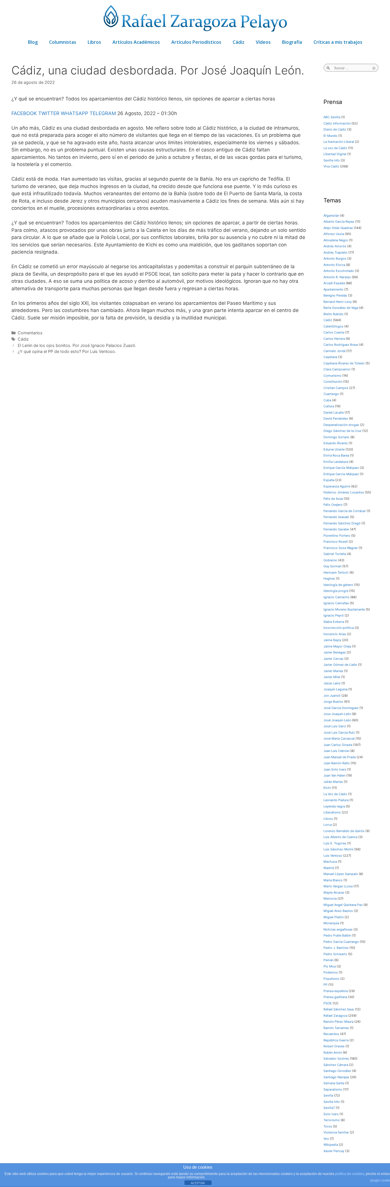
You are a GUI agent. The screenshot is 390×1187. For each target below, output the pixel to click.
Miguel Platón (333, 917)
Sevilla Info (331, 1102)
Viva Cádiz (331, 166)
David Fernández (335, 418)
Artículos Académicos (136, 42)
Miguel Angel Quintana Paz (343, 905)
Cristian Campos (335, 388)
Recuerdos (331, 1034)
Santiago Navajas (336, 1077)
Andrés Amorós (334, 246)
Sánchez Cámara (335, 1065)
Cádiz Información (337, 123)
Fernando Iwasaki (336, 517)
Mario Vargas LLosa (338, 886)
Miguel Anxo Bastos (338, 911)
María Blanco (333, 880)
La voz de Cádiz (335, 148)
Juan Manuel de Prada (339, 757)
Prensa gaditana (335, 997)
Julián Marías (333, 782)
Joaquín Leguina (335, 689)
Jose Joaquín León (337, 714)
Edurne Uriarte (334, 449)
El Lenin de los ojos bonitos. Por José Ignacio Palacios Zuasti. (77, 345)
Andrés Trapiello (335, 252)
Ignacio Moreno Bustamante (344, 609)
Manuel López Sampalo (340, 874)
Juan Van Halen (334, 775)
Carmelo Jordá (334, 351)
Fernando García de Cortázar (344, 511)
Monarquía (331, 923)
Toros (327, 1126)
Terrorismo (331, 1120)
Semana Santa (333, 1083)
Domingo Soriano (336, 437)
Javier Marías (333, 671)
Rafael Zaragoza (335, 1016)
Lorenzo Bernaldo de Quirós (344, 831)
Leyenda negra (334, 806)
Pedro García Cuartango (341, 942)
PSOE (327, 1003)
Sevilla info (331, 160)
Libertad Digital (334, 154)
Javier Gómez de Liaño (340, 665)
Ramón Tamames (336, 1028)
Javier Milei (331, 677)
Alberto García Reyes (338, 222)
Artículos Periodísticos (196, 42)
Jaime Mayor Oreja (337, 646)
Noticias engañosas (338, 929)
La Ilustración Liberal (338, 142)
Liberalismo (332, 812)
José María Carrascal (339, 738)
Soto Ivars (331, 1114)
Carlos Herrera (334, 339)
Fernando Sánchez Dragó (342, 523)
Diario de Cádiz (334, 129)
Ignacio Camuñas (336, 603)
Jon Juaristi (332, 696)
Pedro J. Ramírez (336, 948)
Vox (326, 1139)
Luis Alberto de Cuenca (340, 837)
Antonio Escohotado (338, 271)
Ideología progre (335, 591)
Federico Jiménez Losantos (343, 492)
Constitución (332, 382)
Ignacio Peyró (333, 615)
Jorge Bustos (333, 702)
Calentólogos (333, 326)
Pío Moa (329, 966)
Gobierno (330, 560)
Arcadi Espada (334, 283)
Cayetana (330, 357)
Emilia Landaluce (335, 462)
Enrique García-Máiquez (341, 468)
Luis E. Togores (334, 843)
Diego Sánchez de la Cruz (342, 431)
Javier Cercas (333, 659)
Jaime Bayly (332, 640)
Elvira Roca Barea (336, 455)
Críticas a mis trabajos (337, 42)
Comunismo (332, 376)
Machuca (330, 862)
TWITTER (48, 113)
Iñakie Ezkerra (333, 622)
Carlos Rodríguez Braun (340, 345)
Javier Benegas (334, 652)
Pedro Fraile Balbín (337, 935)
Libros (94, 42)
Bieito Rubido (333, 314)
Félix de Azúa (333, 499)
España (328, 480)
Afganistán (331, 216)
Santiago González (337, 1071)
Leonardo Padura (336, 800)
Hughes (329, 578)
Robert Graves (334, 1046)
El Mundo (330, 136)
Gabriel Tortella (334, 554)
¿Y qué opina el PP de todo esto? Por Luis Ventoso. (67, 351)
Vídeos (263, 42)
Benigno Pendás (335, 295)
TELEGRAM (103, 113)
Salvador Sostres (336, 1058)
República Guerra (336, 1040)
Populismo (331, 979)
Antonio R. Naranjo (337, 277)
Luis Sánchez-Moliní (338, 849)
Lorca (327, 825)
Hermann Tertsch (336, 572)
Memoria (330, 898)
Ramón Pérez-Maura (338, 1022)
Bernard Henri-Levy (337, 302)
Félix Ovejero (333, 505)
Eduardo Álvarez (335, 443)
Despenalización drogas (341, 425)
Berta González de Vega (340, 308)
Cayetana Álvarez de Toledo (344, 363)
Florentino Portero (336, 536)
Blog (33, 42)
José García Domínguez (341, 708)
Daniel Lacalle (333, 412)
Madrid (328, 868)
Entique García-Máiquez (341, 474)
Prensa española (335, 991)
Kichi (327, 788)
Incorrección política (338, 628)
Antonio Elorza (334, 265)
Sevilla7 (329, 1108)
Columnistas (62, 42)
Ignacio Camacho (336, 597)
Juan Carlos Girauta (337, 745)
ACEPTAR (198, 1183)
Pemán (328, 960)
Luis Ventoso (332, 856)
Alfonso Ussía (333, 234)
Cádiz (238, 42)
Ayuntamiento (333, 289)
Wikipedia (330, 1145)
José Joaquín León (337, 720)
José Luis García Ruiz (339, 732)
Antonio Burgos (334, 258)
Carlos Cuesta (333, 332)
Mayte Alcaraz (333, 892)
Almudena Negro (335, 240)
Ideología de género (338, 585)
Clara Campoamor (337, 369)
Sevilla (328, 1095)
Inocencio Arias (334, 634)
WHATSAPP (74, 113)
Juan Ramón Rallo (336, 763)
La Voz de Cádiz (335, 794)
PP (325, 985)
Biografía (292, 42)
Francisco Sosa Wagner (340, 548)
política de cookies (349, 1174)
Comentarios (30, 332)
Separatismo (332, 1089)
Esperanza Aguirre (336, 486)
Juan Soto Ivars (334, 769)
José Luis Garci (334, 726)
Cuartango (331, 394)
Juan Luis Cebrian (336, 751)
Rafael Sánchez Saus (338, 1009)
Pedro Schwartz (335, 954)
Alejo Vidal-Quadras (338, 228)
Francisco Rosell (335, 542)
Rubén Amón (332, 1052)
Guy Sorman (332, 566)
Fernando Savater (336, 529)
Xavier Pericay (333, 1151)
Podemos (330, 972)
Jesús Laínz (332, 683)
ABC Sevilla (331, 117)
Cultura (328, 406)
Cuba (327, 400)
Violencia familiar (336, 1132)
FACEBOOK (24, 113)
